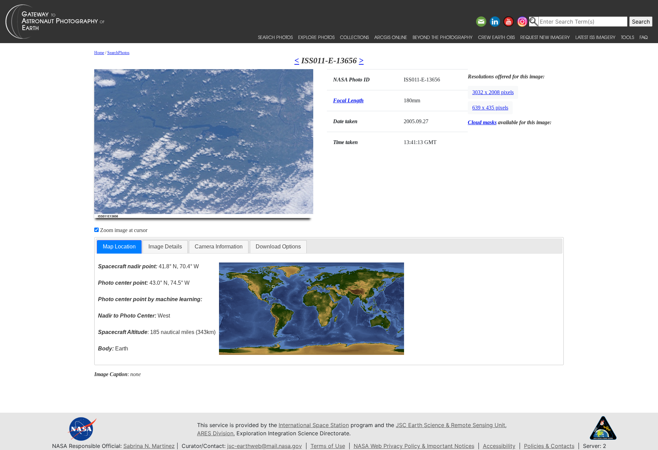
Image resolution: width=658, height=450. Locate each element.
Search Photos (275, 37)
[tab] (119, 247)
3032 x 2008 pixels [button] (493, 92)
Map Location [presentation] (119, 246)
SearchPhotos (118, 52)
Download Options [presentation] (278, 246)
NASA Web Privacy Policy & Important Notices (414, 445)
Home (99, 52)
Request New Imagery (545, 37)
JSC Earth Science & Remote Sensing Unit (450, 425)
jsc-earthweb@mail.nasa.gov (264, 445)
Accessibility (499, 445)
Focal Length (348, 100)
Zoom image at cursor (123, 230)
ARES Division (215, 433)
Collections (354, 37)
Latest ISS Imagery (595, 37)
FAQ (643, 37)
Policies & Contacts (549, 445)
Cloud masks (482, 122)
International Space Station (314, 425)
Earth (113, 348)
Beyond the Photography (443, 37)
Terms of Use (327, 445)
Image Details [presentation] (165, 246)
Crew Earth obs (496, 37)
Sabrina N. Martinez (149, 445)
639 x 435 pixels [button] (490, 108)
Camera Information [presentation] (219, 246)
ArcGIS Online (390, 37)
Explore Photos (316, 37)
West (134, 316)
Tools (627, 37)
